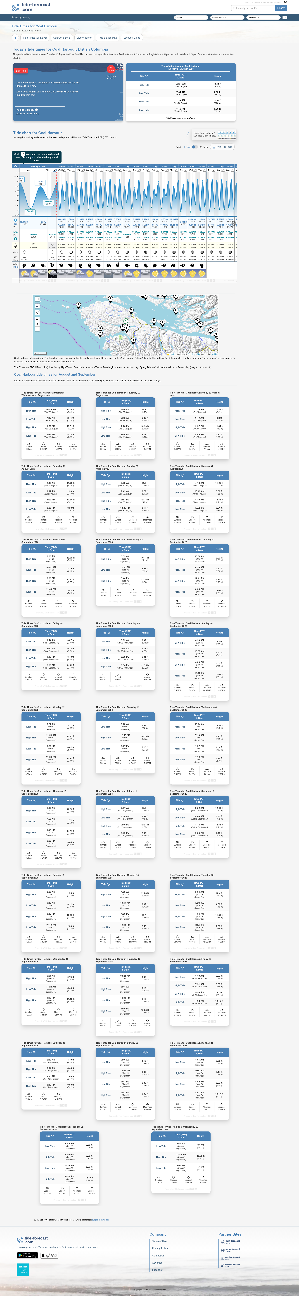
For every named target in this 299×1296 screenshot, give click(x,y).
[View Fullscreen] (37, 299)
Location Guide (131, 37)
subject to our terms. (100, 1219)
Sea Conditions (61, 37)
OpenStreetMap (194, 354)
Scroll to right (234, 223)
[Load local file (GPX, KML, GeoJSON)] (37, 306)
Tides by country (21, 17)
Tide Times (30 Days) (35, 37)
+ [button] (37, 319)
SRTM (215, 354)
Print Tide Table (224, 146)
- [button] (37, 328)
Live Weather (84, 37)
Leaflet (172, 354)
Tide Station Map (107, 37)
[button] (162, 323)
